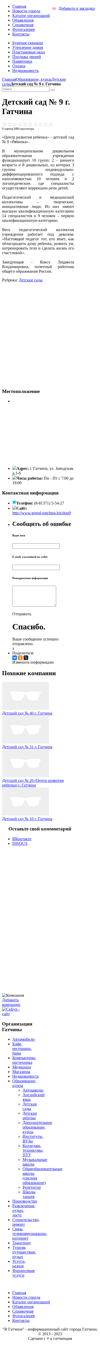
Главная (9, 79)
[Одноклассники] (20, 657)
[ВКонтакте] (14, 657)
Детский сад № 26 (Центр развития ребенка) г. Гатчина (33, 782)
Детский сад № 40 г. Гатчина (27, 713)
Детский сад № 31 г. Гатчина (27, 747)
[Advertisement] (50, 332)
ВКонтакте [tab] (21, 839)
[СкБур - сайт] (14, 1014)
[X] (26, 657)
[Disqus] (38, 919)
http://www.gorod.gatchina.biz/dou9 (41, 513)
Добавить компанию (11, 1002)
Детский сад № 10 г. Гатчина (27, 819)
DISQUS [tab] (19, 843)
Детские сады (31, 280)
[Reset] (53, 90)
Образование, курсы (34, 79)
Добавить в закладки (76, 8)
